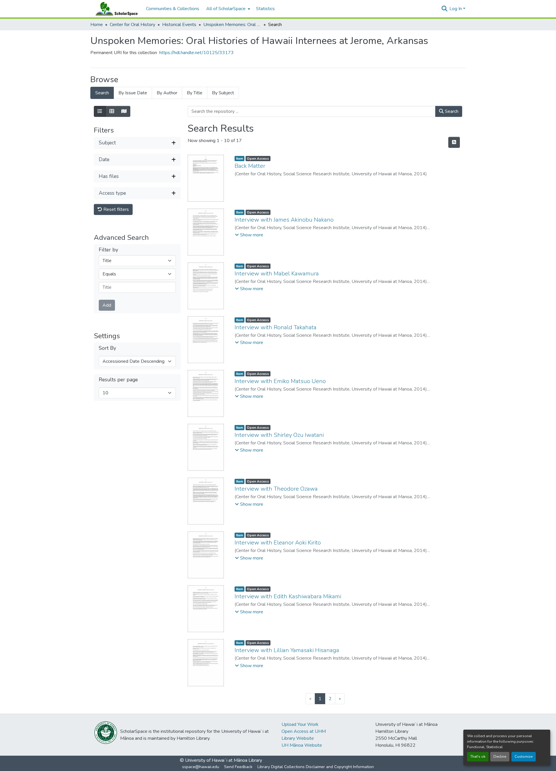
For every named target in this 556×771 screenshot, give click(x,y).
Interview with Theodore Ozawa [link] (276, 489)
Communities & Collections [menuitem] (172, 8)
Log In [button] (456, 8)
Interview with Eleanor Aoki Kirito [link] (278, 542)
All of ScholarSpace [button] (226, 8)
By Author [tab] (167, 93)
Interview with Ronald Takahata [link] (276, 327)
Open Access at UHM (303, 731)
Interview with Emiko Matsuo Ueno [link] (280, 381)
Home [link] (96, 24)
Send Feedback (238, 767)
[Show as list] (100, 111)
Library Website (297, 738)
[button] (115, 8)
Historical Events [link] (179, 24)
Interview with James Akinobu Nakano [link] (284, 220)
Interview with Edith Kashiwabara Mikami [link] (288, 596)
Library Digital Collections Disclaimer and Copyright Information (315, 767)
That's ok (477, 756)
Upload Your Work (300, 724)
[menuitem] (227, 8)
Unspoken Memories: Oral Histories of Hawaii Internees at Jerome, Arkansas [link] (232, 24)
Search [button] (451, 111)
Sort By (107, 348)
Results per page (118, 380)
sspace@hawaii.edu (200, 767)
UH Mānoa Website (301, 745)
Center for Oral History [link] (132, 24)
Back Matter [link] (250, 166)
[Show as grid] (112, 111)
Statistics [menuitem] (265, 8)
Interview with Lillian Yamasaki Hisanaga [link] (287, 650)
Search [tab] (102, 93)
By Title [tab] (194, 93)
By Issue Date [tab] (132, 93)
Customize (524, 756)
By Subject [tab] (223, 93)
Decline (499, 756)
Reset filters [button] (115, 209)
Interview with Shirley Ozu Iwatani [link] (279, 435)
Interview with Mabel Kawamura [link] (277, 273)
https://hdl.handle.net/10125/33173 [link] (196, 52)
